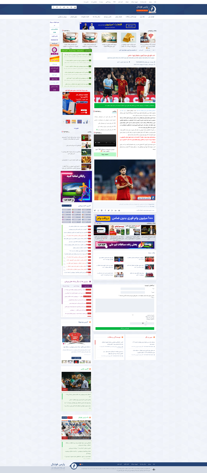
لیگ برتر (142, 17)
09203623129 (54, 40)
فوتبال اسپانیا (88, 214)
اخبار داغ (146, 204)
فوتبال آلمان (88, 217)
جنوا (122, 110)
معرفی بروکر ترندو (54, 83)
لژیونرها (141, 206)
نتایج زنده (76, 128)
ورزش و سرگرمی (62, 17)
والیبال (89, 219)
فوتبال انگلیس (78, 214)
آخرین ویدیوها (83, 322)
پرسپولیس (78, 212)
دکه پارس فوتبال (83, 417)
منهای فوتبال (73, 17)
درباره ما (101, 2)
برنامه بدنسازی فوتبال (54, 88)
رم (125, 110)
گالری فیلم (78, 222)
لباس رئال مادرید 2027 (54, 69)
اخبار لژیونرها (136, 204)
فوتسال (79, 209)
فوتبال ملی (151, 17)
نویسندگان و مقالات (131, 17)
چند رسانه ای (148, 50)
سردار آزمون (145, 206)
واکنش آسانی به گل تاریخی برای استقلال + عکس (80, 400)
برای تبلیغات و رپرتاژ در (54, 23)
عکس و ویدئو (107, 17)
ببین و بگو (149, 337)
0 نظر (118, 62)
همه (70, 205)
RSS (114, 2)
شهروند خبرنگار (134, 2)
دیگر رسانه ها (143, 2)
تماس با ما (86, 2)
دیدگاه (152, 297)
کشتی (79, 219)
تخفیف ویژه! (105, 154)
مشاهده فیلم (77, 358)
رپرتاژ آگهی (108, 2)
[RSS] (154, 337)
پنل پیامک (54, 64)
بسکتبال (69, 217)
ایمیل (152, 292)
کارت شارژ (120, 2)
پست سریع (54, 79)
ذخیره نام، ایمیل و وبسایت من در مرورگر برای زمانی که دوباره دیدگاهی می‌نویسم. (150, 317)
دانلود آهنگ (54, 75)
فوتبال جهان (118, 17)
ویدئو (150, 2)
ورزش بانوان (68, 219)
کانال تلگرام (126, 464)
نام (153, 288)
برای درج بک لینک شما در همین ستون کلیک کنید (76, 90)
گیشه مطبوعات (85, 17)
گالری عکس (141, 50)
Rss (82, 464)
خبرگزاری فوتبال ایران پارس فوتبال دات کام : (146, 110)
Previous (64, 334)
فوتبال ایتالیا (68, 214)
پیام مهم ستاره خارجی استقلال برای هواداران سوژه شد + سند (77, 403)
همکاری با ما (94, 2)
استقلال (89, 212)
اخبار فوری (142, 204)
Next (89, 334)
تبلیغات (126, 2)
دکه (70, 222)
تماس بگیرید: (54, 36)
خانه (155, 2)
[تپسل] (80, 23)
